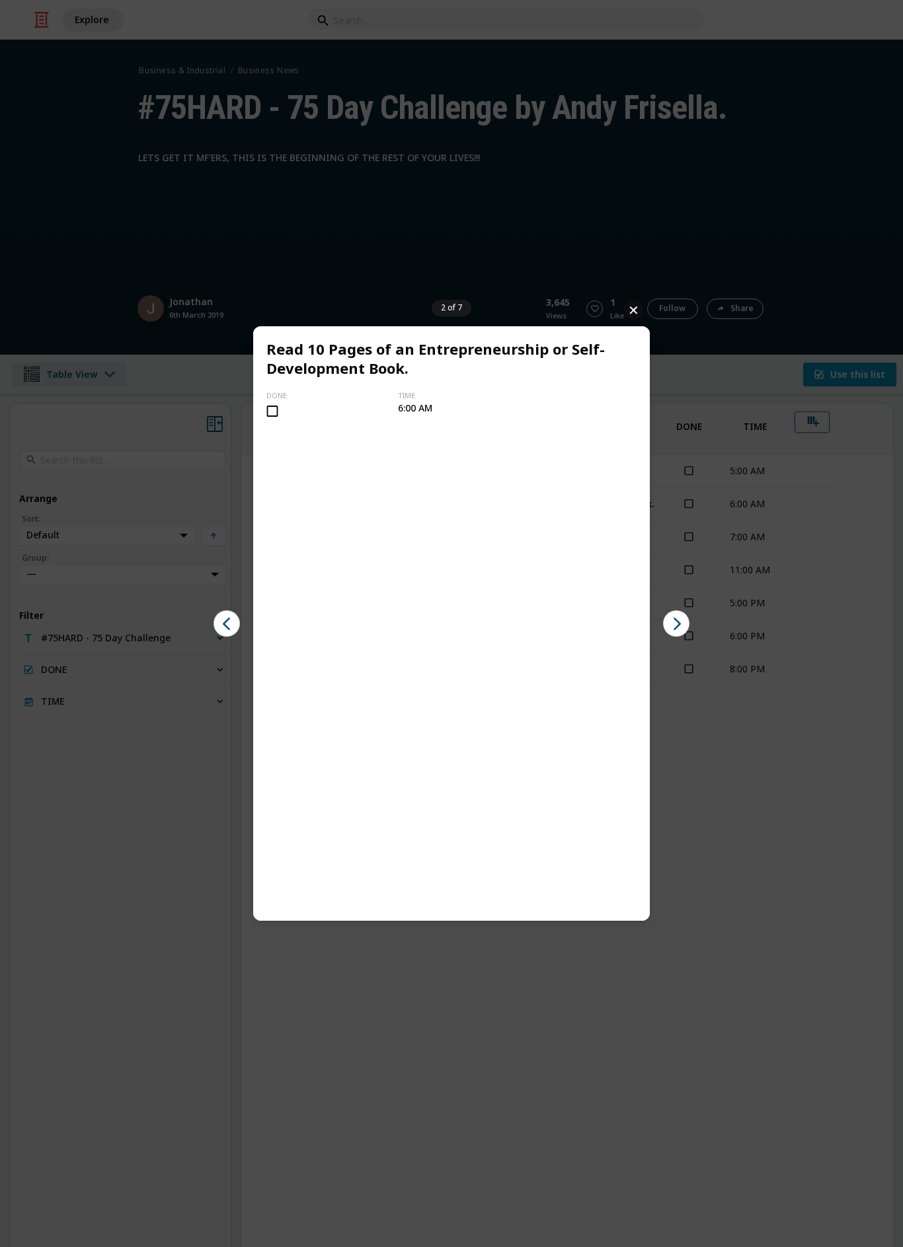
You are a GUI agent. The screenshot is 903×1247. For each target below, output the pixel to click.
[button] (227, 623)
